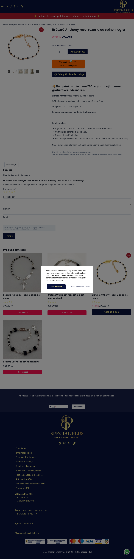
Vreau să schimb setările (80, 287)
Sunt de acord (56, 287)
